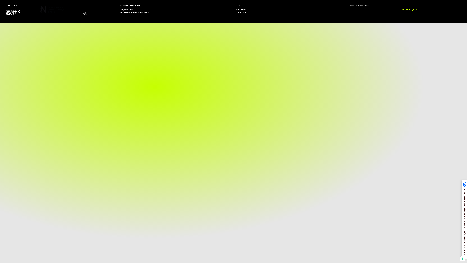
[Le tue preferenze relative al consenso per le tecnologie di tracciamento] (462, 258)
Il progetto (338, 9)
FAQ (352, 9)
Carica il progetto (409, 9)
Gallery (364, 9)
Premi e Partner (381, 9)
